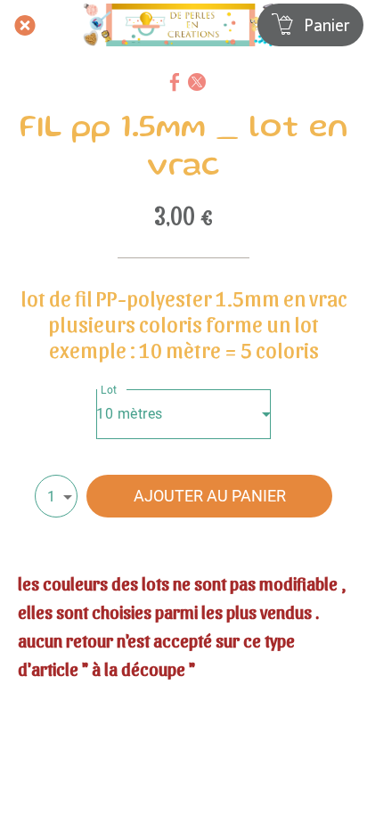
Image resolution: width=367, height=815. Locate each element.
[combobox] (183, 414)
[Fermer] (25, 25)
